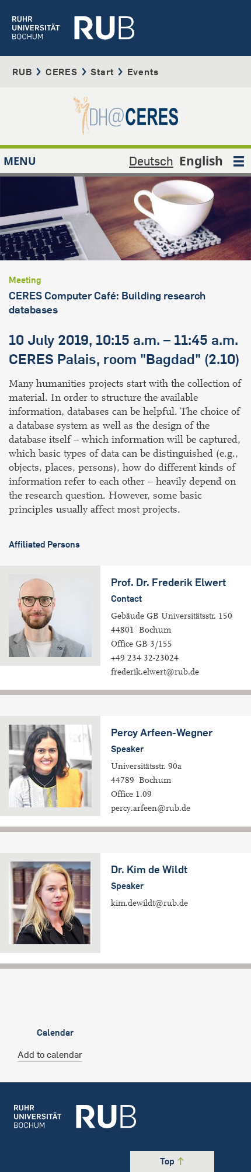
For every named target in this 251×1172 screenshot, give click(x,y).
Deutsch (151, 160)
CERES (62, 71)
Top (168, 1161)
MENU (20, 161)
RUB (22, 71)
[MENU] (238, 161)
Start (102, 71)
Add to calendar (50, 1054)
